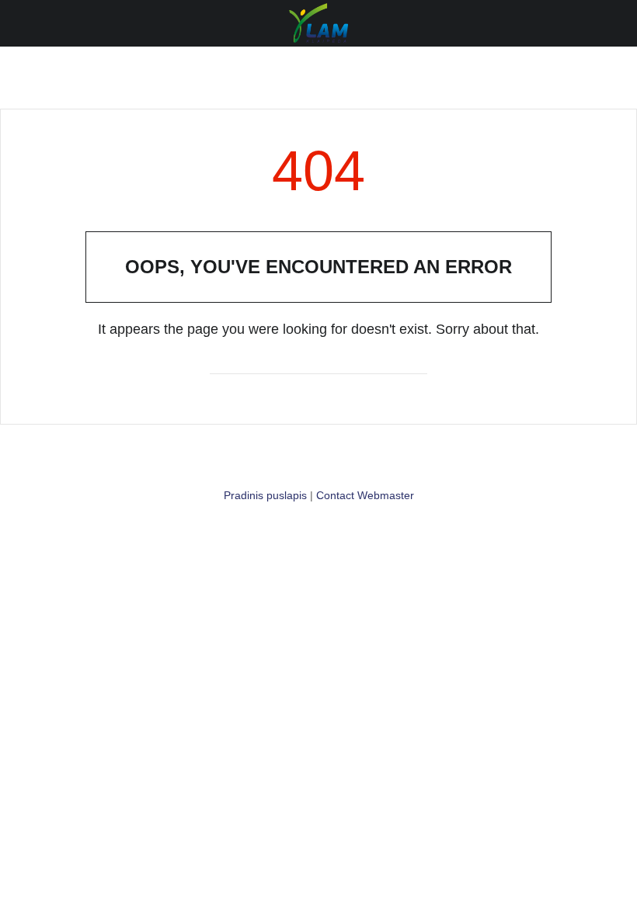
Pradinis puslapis (265, 495)
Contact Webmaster (365, 495)
